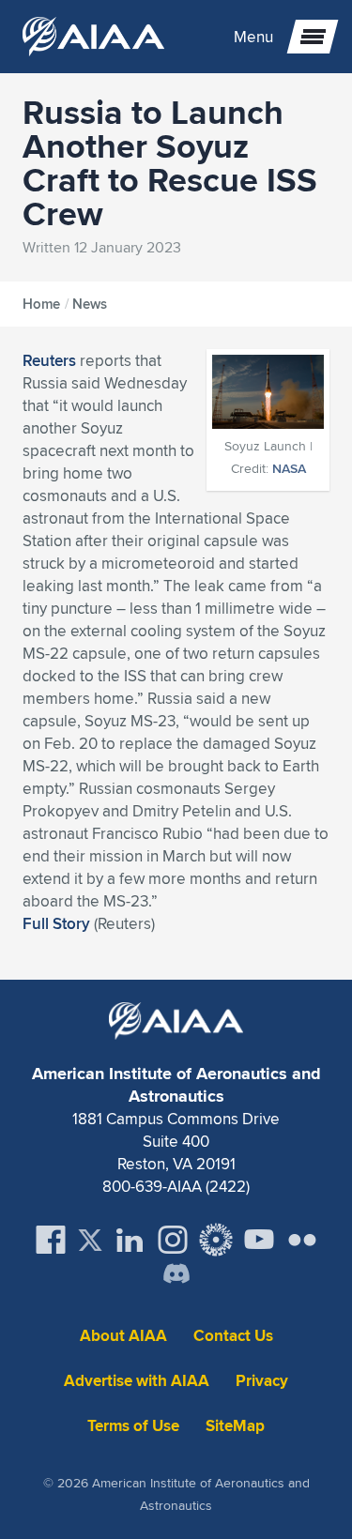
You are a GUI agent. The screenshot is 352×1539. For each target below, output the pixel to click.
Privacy (262, 1381)
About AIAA (123, 1336)
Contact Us (233, 1336)
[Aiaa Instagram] (172, 1239)
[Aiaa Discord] (176, 1275)
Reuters (49, 360)
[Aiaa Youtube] (259, 1239)
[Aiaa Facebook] (50, 1239)
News (89, 304)
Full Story (56, 923)
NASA (289, 468)
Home (41, 304)
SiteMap (235, 1426)
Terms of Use (133, 1426)
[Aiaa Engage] (216, 1239)
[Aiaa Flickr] (302, 1239)
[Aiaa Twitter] (90, 1240)
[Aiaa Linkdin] (129, 1239)
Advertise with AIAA (136, 1381)
